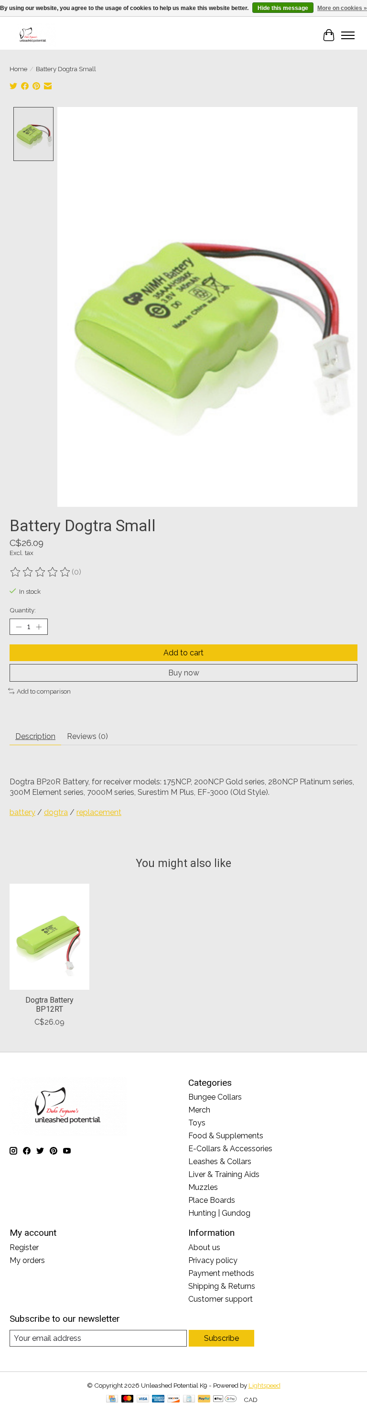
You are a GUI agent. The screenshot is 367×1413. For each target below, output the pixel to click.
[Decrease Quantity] (18, 627)
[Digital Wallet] (225, 1399)
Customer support (220, 1299)
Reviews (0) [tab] (87, 736)
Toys (196, 1122)
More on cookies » (342, 8)
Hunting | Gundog (219, 1213)
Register (24, 1247)
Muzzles (203, 1187)
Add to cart (183, 652)
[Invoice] (189, 1399)
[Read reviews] (41, 572)
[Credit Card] (112, 1399)
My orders (27, 1260)
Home (18, 69)
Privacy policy (212, 1260)
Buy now (183, 672)
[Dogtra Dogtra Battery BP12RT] (49, 937)
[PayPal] (204, 1399)
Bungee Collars (215, 1097)
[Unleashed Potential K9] (33, 35)
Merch (199, 1109)
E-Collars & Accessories (230, 1148)
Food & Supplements (225, 1135)
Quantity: (23, 610)
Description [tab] (35, 736)
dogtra (56, 812)
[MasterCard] (127, 1399)
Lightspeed (264, 1385)
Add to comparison (44, 691)
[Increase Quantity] (38, 627)
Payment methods (221, 1273)
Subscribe (221, 1338)
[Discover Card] (173, 1399)
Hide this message (283, 8)
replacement (98, 812)
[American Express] (158, 1399)
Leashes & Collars (219, 1161)
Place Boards (211, 1200)
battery (22, 812)
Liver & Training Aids (223, 1174)
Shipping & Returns (221, 1286)
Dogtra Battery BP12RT (49, 1005)
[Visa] (143, 1399)
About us (204, 1247)
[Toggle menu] (347, 35)
